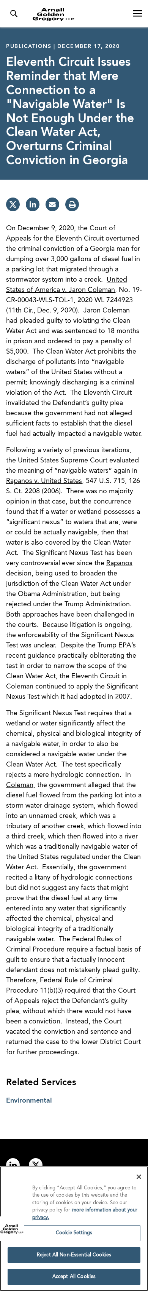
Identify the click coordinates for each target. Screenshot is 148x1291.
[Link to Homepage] (77, 14)
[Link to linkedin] (13, 1165)
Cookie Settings (74, 1232)
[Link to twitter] (36, 1165)
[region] (74, 1228)
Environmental (29, 1100)
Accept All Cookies (74, 1276)
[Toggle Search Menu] (13, 13)
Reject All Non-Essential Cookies (74, 1255)
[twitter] (13, 204)
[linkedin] (32, 204)
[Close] (139, 1176)
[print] (72, 204)
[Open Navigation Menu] (137, 13)
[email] (52, 204)
